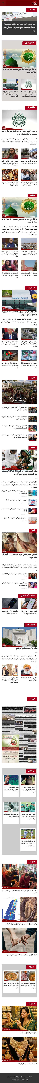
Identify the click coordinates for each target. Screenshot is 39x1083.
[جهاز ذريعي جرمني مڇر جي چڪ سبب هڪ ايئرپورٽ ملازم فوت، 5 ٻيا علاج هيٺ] (10, 84)
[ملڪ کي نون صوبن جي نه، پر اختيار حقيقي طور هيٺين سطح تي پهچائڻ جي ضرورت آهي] (19, 392)
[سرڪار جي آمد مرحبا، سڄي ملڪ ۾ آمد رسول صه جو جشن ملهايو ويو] (19, 58)
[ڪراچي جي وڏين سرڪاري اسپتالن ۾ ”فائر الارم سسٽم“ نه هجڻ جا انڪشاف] (29, 153)
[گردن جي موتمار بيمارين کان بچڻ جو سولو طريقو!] (32, 520)
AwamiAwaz (24, 1080)
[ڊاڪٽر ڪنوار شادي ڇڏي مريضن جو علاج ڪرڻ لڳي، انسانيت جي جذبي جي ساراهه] (19, 876)
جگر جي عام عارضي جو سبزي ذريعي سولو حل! (16, 500)
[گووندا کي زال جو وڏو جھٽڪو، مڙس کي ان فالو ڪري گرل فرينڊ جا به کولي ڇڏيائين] (32, 585)
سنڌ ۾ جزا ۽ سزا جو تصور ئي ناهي (26, 648)
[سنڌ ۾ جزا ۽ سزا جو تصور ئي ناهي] (19, 637)
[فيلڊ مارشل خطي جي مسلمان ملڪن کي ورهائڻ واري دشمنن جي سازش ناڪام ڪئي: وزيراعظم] (10, 244)
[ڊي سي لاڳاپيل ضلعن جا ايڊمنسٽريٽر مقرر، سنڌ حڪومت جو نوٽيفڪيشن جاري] (29, 84)
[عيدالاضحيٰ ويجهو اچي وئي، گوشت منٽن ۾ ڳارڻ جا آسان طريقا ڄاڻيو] (28, 976)
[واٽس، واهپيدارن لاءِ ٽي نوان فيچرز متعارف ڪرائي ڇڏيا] (29, 603)
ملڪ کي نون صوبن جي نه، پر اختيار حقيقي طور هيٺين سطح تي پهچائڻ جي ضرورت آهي (19, 399)
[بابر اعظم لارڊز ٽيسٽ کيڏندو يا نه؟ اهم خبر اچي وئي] (11, 807)
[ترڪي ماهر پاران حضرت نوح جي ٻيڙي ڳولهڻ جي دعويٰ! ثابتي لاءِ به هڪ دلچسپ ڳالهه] (19, 909)
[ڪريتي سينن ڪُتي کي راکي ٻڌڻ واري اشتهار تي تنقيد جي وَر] (19, 542)
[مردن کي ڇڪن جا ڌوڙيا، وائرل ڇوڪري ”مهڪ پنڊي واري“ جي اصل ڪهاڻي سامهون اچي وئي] (28, 780)
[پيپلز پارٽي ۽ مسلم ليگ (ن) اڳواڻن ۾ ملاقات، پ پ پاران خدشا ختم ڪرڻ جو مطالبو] (10, 670)
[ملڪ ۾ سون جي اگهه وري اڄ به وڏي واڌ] (19, 1018)
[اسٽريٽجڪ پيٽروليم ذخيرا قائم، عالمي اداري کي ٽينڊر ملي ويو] (29, 244)
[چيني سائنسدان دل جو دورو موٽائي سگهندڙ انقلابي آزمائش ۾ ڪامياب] (32, 511)
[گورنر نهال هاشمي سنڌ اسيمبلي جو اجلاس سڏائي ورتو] (10, 175)
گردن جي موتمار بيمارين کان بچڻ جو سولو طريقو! (15, 518)
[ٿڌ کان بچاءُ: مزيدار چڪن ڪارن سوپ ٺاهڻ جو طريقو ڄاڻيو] (11, 976)
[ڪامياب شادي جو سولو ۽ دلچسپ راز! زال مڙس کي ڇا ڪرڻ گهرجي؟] (19, 940)
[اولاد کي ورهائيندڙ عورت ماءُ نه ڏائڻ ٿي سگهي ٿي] (29, 670)
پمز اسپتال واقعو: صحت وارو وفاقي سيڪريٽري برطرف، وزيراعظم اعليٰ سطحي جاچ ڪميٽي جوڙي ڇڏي (19, 27)
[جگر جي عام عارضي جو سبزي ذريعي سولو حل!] (32, 502)
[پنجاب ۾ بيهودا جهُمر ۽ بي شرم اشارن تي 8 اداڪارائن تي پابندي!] (32, 576)
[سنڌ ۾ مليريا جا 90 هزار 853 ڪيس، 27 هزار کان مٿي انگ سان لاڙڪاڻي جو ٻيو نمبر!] (32, 493)
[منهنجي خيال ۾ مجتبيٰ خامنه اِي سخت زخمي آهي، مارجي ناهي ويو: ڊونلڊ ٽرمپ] (10, 334)
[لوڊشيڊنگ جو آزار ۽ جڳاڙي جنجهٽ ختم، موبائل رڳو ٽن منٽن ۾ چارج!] (10, 603)
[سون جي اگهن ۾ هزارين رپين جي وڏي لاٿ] (19, 1049)
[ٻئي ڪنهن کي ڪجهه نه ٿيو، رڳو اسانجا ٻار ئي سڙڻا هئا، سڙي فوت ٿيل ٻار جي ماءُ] (10, 265)
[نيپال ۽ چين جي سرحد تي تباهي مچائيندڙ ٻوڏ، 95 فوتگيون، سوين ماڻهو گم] (29, 334)
